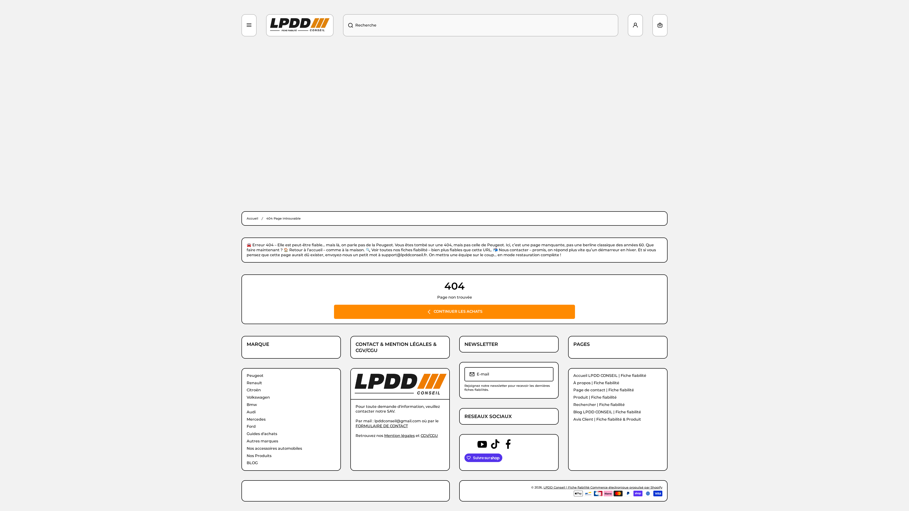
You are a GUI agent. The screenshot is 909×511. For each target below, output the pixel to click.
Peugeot (255, 375)
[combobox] (480, 25)
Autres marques (262, 441)
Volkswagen (258, 397)
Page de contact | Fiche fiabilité (603, 390)
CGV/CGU (429, 435)
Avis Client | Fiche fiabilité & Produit (607, 419)
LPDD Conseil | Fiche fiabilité (567, 487)
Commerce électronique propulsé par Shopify (626, 487)
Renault (254, 383)
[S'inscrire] (546, 374)
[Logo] (300, 25)
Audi (251, 412)
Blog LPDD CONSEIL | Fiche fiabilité (607, 412)
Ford (251, 426)
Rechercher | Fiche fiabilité (599, 404)
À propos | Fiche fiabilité (596, 383)
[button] (660, 25)
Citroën (254, 390)
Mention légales (399, 435)
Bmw (252, 404)
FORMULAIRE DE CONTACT (382, 426)
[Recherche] (348, 25)
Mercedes (256, 419)
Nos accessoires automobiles (274, 448)
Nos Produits (259, 456)
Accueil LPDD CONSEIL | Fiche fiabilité (609, 375)
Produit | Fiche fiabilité (595, 397)
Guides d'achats (262, 434)
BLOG (252, 463)
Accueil (252, 218)
